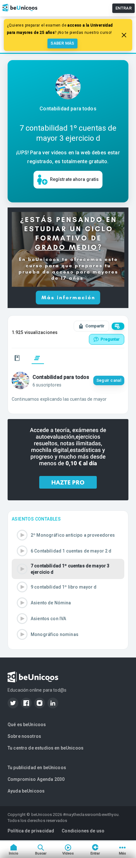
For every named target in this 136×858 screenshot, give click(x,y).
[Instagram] (39, 703)
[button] (68, 535)
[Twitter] (13, 703)
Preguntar (110, 339)
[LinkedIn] (52, 703)
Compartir (94, 326)
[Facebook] (26, 703)
